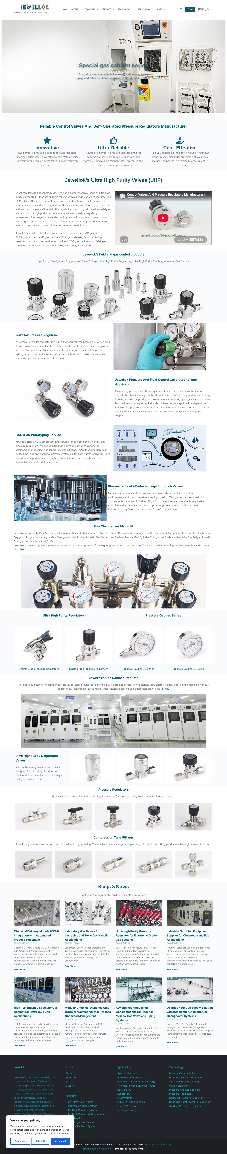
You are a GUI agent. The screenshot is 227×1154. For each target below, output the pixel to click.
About (74, 9)
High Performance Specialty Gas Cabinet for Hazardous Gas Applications (36, 1012)
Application (144, 9)
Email (190, 9)
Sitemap (167, 1144)
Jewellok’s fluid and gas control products (113, 254)
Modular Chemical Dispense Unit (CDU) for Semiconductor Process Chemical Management (88, 1012)
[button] (5, 66)
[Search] (181, 9)
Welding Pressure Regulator (185, 1106)
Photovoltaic (124, 1097)
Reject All (40, 1141)
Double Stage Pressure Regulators (39, 668)
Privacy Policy (153, 1144)
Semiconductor (126, 1073)
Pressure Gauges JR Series (188, 668)
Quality (70, 1085)
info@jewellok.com (97, 1148)
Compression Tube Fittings (81, 1105)
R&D (68, 1081)
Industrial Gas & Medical (131, 1101)
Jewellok (36, 335)
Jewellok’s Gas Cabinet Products (113, 678)
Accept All (60, 1141)
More (159, 9)
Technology (124, 9)
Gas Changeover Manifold (113, 526)
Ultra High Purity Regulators (64, 615)
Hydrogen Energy (127, 1110)
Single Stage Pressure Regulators (88, 668)
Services (106, 9)
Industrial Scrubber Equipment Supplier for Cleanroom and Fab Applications (188, 935)
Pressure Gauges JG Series (138, 668)
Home (64, 9)
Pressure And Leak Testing (184, 1089)
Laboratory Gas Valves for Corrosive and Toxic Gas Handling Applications (87, 935)
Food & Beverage (127, 1106)
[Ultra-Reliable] (113, 140)
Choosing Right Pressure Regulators (190, 1101)
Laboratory (123, 1093)
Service (38, 435)
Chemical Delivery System (81, 1126)
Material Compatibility (182, 1073)
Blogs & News (113, 886)
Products (90, 9)
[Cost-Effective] (180, 140)
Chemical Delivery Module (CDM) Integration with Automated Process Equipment (36, 935)
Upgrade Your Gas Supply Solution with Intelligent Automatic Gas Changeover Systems (190, 1012)
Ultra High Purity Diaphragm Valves (86, 1114)
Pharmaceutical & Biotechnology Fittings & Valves (145, 486)
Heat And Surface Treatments (186, 1077)
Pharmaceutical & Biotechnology (136, 1081)
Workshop (71, 1077)
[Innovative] (47, 140)
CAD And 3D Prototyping (184, 1081)
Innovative (47, 147)
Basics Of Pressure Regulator (186, 1097)
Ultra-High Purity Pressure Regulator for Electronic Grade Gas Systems (136, 935)
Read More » (19, 969)
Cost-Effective (180, 147)
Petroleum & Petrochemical (133, 1077)
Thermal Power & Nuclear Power (136, 1085)
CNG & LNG (124, 1089)
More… (24, 549)
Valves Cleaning (178, 1085)
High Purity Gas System (79, 1101)
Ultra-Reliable (113, 147)
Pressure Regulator (180, 1093)
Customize (20, 1141)
